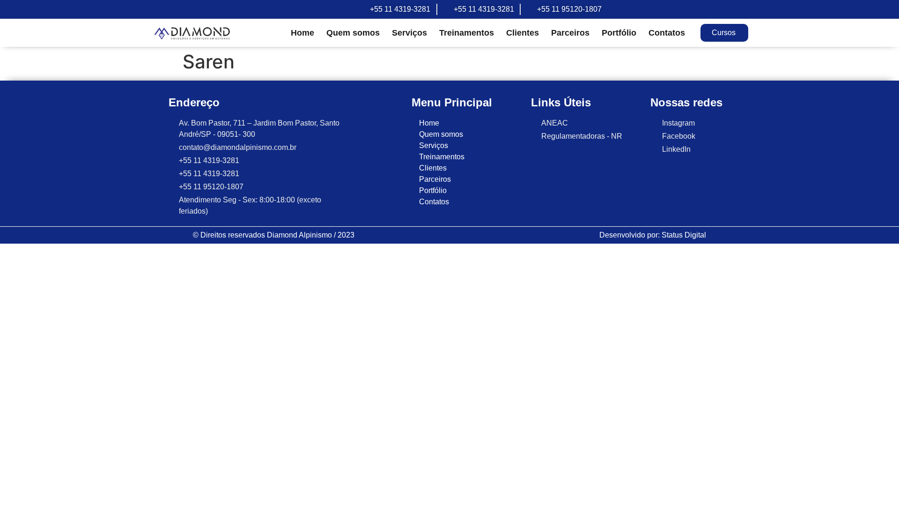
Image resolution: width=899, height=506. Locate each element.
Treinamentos (466, 32)
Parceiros (570, 32)
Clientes (522, 32)
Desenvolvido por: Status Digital (652, 235)
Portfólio (619, 32)
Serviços (409, 32)
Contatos (666, 32)
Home (302, 32)
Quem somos (353, 32)
